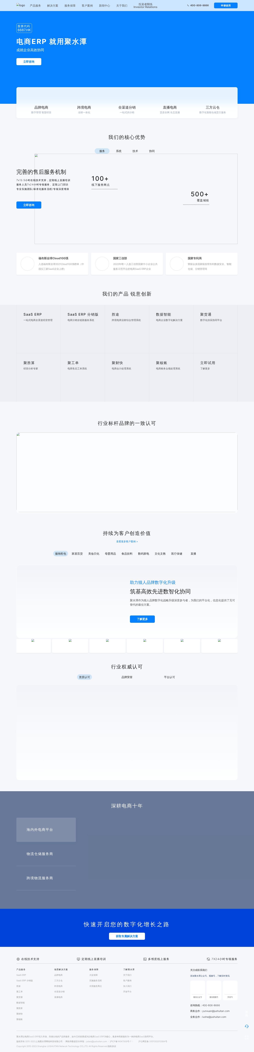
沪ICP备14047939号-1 (120, 1041)
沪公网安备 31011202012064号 (152, 1041)
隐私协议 (112, 1046)
